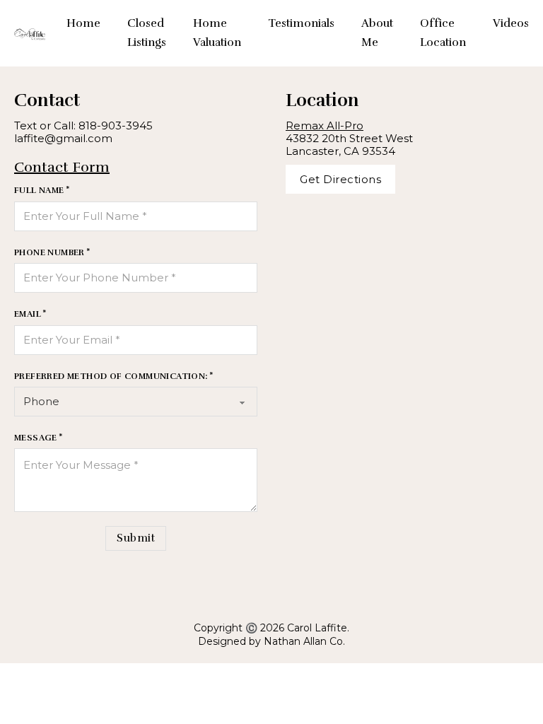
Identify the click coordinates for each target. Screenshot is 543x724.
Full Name (39, 190)
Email (27, 314)
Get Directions (340, 179)
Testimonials (301, 23)
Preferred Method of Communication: (111, 376)
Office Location (443, 32)
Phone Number (49, 252)
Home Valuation (217, 32)
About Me (377, 32)
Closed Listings (146, 32)
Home (83, 23)
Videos (511, 23)
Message (35, 438)
